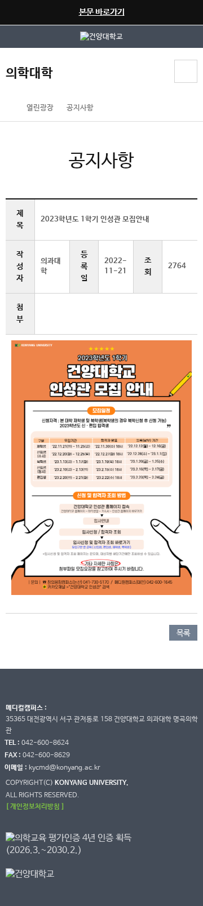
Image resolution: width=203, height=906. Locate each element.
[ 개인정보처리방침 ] (35, 806)
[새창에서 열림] (101, 36)
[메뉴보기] (185, 71)
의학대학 (29, 73)
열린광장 (40, 108)
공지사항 (80, 108)
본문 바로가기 (102, 12)
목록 (183, 633)
